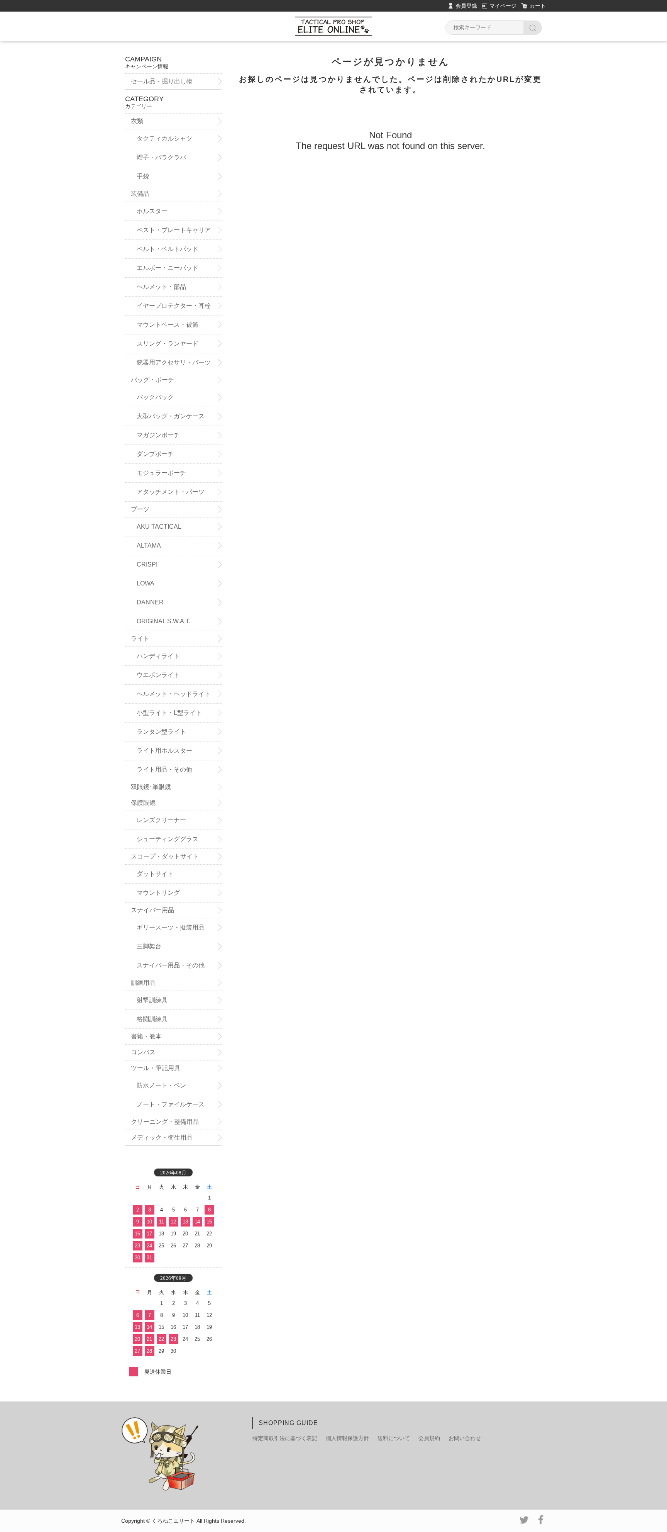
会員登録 (466, 6)
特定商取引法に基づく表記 (284, 1438)
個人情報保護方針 (347, 1438)
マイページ (502, 6)
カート (538, 6)
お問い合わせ (465, 1438)
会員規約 (429, 1438)
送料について (394, 1438)
